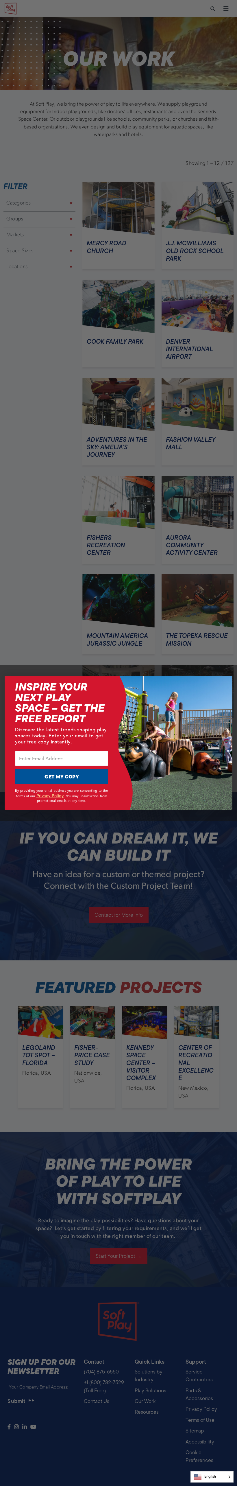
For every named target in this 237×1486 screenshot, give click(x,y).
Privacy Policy (50, 796)
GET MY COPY (62, 777)
